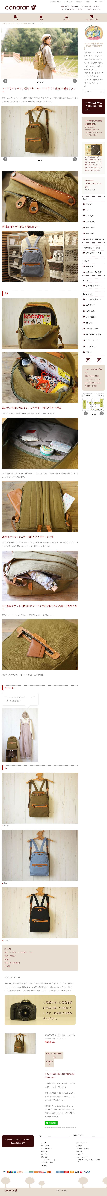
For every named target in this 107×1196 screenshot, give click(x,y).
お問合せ (79, 1)
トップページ (91, 346)
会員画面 (88, 1)
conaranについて (92, 329)
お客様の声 (69, 1)
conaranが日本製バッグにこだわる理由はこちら (93, 83)
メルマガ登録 (91, 317)
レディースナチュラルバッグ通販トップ (17, 23)
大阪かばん (90, 222)
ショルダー (90, 216)
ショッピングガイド (56, 1)
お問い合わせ (91, 311)
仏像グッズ (90, 266)
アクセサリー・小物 (93, 253)
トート (88, 210)
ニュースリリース (93, 340)
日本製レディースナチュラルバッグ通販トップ (89, 1160)
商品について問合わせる (54, 1055)
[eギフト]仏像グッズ (94, 286)
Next (75, 81)
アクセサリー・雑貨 (47, 1162)
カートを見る (99, 1)
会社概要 (79, 1145)
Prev (5, 81)
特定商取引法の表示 (93, 334)
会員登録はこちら (90, 190)
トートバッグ (45, 1145)
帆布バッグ (90, 228)
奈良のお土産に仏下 (93, 272)
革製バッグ (90, 233)
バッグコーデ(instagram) (95, 239)
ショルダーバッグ (46, 1148)
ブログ (88, 352)
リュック (37, 23)
